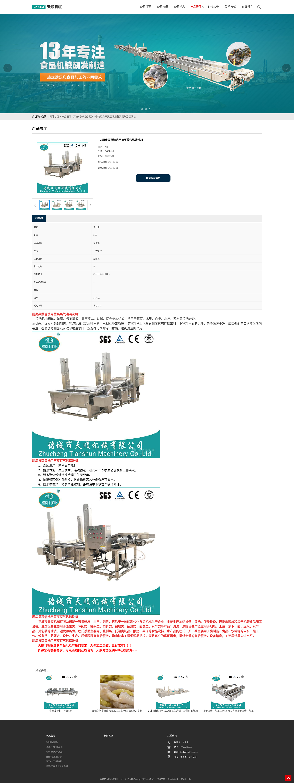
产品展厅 (66, 116)
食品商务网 (173, 779)
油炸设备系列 (52, 742)
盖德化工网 (186, 779)
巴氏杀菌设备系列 (54, 757)
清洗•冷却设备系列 (83, 116)
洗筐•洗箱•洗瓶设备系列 (57, 766)
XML (152, 779)
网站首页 (54, 116)
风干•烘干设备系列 (54, 761)
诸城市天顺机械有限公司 (111, 779)
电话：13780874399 (183, 747)
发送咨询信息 (153, 178)
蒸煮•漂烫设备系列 (54, 752)
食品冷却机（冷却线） (61, 710)
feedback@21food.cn (189, 752)
